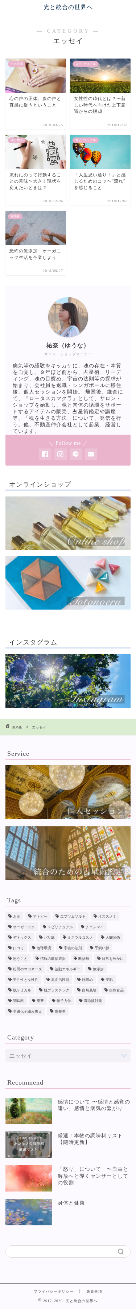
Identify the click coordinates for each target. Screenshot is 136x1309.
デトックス (22, 937)
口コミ (18, 948)
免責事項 (94, 1291)
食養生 (60, 1011)
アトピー (40, 916)
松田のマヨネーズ (27, 969)
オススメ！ (107, 916)
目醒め (87, 980)
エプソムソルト (73, 916)
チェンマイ (95, 927)
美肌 (109, 980)
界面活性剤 (60, 980)
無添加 (98, 969)
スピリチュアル (60, 927)
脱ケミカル (22, 990)
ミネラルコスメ (80, 937)
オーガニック (24, 927)
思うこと (20, 959)
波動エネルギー (67, 969)
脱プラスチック (56, 990)
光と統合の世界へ (68, 7)
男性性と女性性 (25, 980)
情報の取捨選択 (53, 959)
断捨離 (83, 959)
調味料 (18, 1001)
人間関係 (113, 937)
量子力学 (64, 1001)
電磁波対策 (93, 1001)
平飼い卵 (102, 948)
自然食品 (116, 990)
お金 (16, 916)
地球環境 (44, 948)
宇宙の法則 (73, 948)
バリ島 (49, 937)
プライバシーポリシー (54, 1291)
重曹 (40, 1001)
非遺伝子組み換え (27, 1011)
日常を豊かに (113, 959)
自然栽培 (89, 990)
